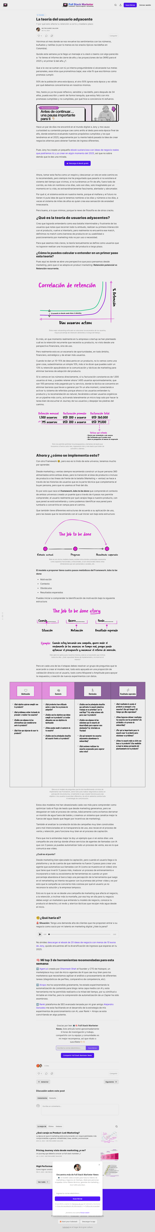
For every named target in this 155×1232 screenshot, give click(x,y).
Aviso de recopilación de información (69, 1206)
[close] (99, 1165)
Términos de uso (77, 1204)
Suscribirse (77, 1199)
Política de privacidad (92, 1206)
